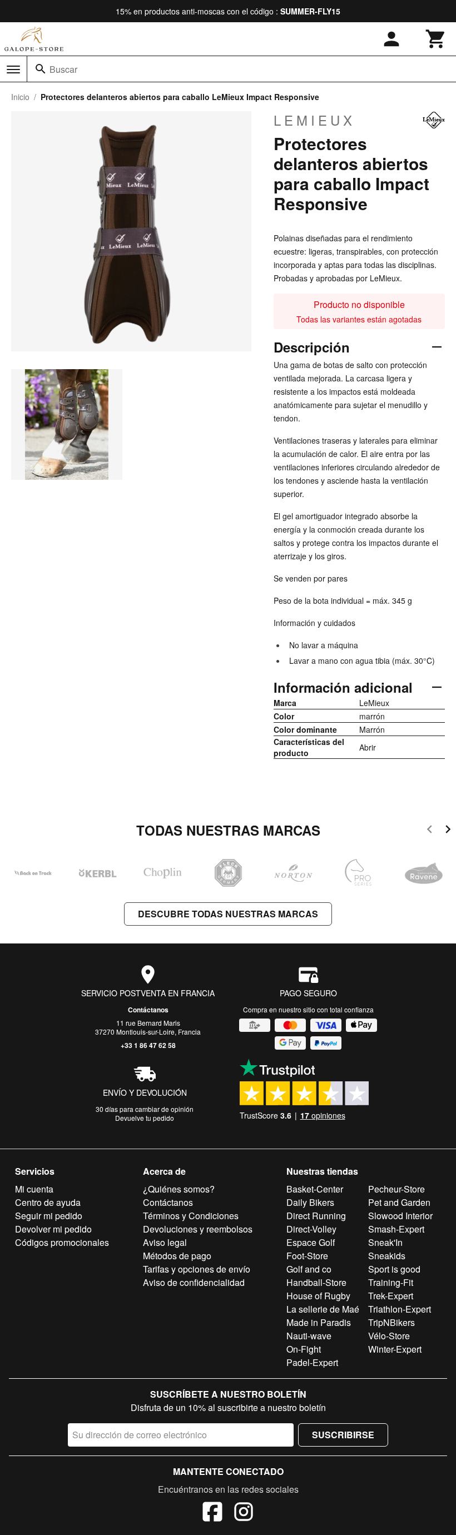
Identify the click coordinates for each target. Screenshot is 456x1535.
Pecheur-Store (396, 1189)
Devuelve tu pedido (144, 1117)
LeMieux (314, 120)
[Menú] (13, 69)
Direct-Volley (311, 1229)
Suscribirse (343, 1434)
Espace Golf (310, 1242)
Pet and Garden (399, 1202)
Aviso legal (165, 1242)
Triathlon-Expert (399, 1309)
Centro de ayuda (48, 1202)
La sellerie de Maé (322, 1309)
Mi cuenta (34, 1189)
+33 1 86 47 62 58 (148, 1045)
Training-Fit (390, 1282)
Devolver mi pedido (53, 1229)
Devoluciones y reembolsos (197, 1229)
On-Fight (303, 1349)
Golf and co (308, 1269)
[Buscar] (40, 69)
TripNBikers (391, 1322)
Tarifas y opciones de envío (196, 1269)
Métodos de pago (177, 1255)
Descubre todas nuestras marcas (228, 913)
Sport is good (394, 1269)
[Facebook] (212, 1513)
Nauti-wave (308, 1335)
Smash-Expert (396, 1229)
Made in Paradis (318, 1322)
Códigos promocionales (62, 1242)
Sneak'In (385, 1242)
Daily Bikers (310, 1202)
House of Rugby (318, 1295)
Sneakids (386, 1255)
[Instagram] (243, 1513)
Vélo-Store (389, 1335)
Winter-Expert (395, 1349)
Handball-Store (316, 1282)
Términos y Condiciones (191, 1215)
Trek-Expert (390, 1295)
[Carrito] (436, 39)
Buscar (63, 69)
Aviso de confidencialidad (194, 1282)
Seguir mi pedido (48, 1215)
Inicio (20, 96)
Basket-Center (314, 1189)
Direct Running (316, 1215)
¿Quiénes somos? (179, 1189)
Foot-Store (307, 1255)
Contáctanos (148, 1009)
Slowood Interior (400, 1215)
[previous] (430, 831)
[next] (448, 831)
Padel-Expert (312, 1362)
